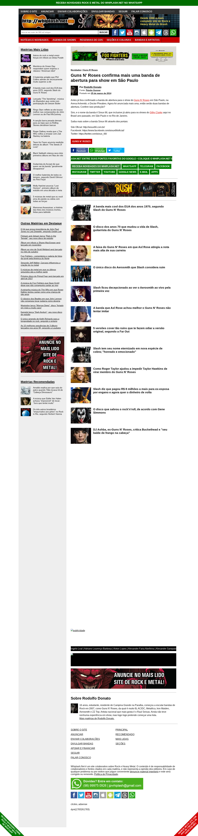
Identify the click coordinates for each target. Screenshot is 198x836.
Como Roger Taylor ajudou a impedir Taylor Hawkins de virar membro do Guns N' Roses (130, 370)
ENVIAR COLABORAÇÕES (73, 11)
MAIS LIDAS (122, 739)
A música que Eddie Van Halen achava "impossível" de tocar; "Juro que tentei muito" (47, 400)
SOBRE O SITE (29, 11)
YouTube (109, 172)
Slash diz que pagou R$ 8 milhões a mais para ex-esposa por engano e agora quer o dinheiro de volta (131, 390)
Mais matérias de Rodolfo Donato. (96, 718)
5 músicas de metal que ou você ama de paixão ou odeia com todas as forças (48, 198)
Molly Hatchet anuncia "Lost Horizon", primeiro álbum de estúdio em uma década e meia (47, 188)
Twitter (95, 172)
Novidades (76, 70)
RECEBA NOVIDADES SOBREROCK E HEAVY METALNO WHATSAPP (10, 825)
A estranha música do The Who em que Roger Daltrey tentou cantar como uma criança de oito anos (42, 292)
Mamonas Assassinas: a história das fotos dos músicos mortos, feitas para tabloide (47, 209)
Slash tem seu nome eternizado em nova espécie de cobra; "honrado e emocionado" (127, 350)
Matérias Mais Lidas (34, 49)
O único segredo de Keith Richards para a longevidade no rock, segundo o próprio (40, 320)
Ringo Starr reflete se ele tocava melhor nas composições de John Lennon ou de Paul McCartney (48, 111)
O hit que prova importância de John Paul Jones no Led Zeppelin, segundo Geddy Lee (41, 230)
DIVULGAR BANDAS (103, 11)
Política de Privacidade (106, 774)
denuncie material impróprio (144, 771)
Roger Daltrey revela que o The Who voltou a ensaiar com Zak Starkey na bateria (47, 133)
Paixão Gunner (93, 90)
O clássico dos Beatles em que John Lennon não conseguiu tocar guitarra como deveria (41, 299)
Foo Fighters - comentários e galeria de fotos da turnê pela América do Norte (41, 257)
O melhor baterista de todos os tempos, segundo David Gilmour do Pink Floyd (48, 177)
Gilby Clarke (156, 112)
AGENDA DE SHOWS (64, 40)
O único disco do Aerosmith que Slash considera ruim (129, 267)
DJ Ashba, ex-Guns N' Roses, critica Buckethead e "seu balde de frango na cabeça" (130, 431)
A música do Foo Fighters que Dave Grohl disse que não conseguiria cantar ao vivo (40, 284)
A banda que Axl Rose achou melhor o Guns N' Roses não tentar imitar (132, 309)
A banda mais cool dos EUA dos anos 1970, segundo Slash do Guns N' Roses (47, 90)
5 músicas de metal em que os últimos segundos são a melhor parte (38, 270)
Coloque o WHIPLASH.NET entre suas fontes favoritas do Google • (151, 158)
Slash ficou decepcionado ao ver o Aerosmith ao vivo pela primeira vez (132, 289)
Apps (154, 172)
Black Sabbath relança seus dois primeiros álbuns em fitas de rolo (48, 154)
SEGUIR (123, 11)
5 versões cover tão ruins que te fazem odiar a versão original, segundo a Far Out (128, 330)
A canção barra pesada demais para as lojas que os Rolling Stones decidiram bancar (47, 122)
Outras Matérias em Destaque (41, 223)
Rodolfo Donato (92, 87)
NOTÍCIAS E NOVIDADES (35, 40)
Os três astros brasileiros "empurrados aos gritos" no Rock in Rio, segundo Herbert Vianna (48, 411)
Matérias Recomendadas (38, 381)
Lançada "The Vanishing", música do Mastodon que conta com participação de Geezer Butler (48, 101)
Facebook (163, 166)
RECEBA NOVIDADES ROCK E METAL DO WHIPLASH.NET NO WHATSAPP (99, 2)
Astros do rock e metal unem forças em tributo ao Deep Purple (48, 56)
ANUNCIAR (47, 11)
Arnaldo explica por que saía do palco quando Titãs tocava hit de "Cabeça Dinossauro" (48, 389)
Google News (127, 172)
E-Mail (144, 172)
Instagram (79, 172)
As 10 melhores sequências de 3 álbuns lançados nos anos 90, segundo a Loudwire (41, 326)
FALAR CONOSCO (141, 11)
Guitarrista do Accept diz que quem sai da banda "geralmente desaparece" (47, 166)
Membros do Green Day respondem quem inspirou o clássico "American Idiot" (46, 68)
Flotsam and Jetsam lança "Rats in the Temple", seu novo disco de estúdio (38, 237)
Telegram (146, 166)
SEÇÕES (119, 40)
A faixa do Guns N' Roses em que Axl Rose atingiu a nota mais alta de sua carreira (131, 248)
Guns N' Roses (90, 70)
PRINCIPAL (122, 730)
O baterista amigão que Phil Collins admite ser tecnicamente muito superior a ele (47, 79)
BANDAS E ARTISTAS (147, 40)
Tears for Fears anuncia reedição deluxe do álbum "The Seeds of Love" (48, 144)
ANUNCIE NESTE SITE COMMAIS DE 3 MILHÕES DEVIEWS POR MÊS (188, 825)
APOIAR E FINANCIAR (83, 748)
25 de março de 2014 (101, 93)
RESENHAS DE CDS (91, 40)
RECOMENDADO (125, 734)
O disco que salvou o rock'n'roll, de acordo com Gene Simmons (129, 411)
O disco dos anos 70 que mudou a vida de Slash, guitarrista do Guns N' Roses (125, 228)
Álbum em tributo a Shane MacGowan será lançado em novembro (40, 243)
